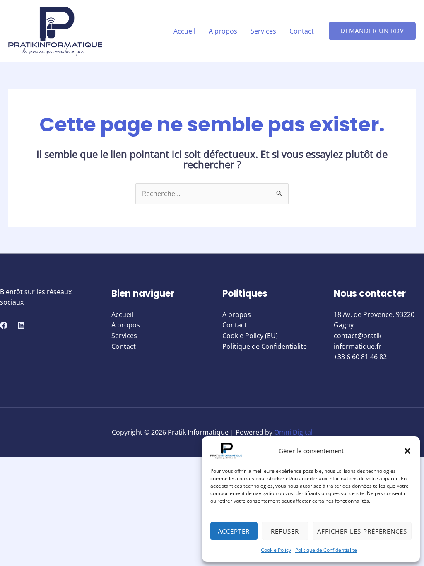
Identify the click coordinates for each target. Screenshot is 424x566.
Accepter (234, 531)
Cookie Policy (276, 550)
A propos (223, 31)
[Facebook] (3, 325)
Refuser (285, 531)
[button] (407, 451)
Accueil (184, 31)
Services (263, 31)
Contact (301, 31)
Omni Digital (293, 432)
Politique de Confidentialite (326, 550)
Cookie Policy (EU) (250, 335)
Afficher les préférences (362, 531)
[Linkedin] (21, 325)
